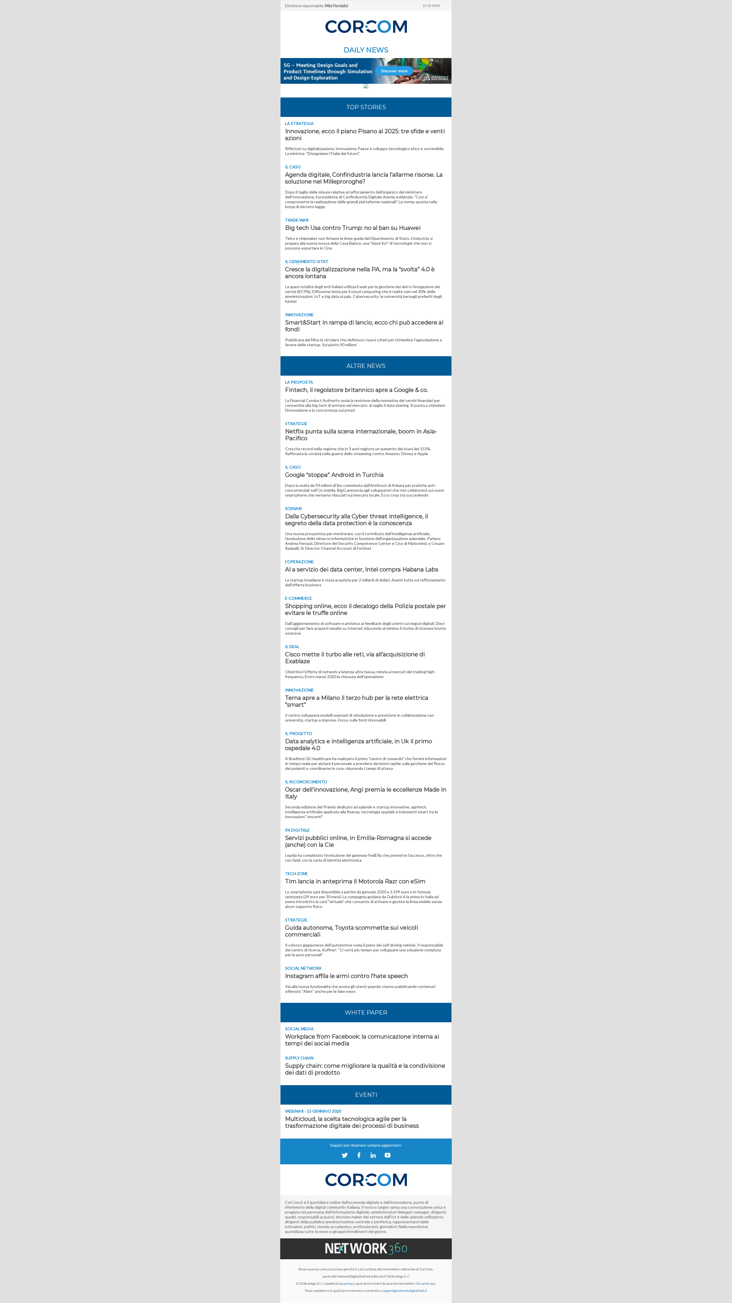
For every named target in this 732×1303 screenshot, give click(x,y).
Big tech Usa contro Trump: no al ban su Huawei (353, 227)
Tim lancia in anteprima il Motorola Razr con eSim (355, 881)
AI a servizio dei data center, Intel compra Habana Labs (361, 569)
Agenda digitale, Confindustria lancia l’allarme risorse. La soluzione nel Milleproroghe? (364, 178)
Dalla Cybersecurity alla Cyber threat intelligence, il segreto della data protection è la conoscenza (356, 520)
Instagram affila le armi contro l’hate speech (346, 976)
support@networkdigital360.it (404, 1290)
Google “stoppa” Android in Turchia (334, 474)
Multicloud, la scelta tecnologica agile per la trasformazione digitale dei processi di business (352, 1122)
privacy (349, 1283)
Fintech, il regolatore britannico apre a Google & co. (356, 389)
